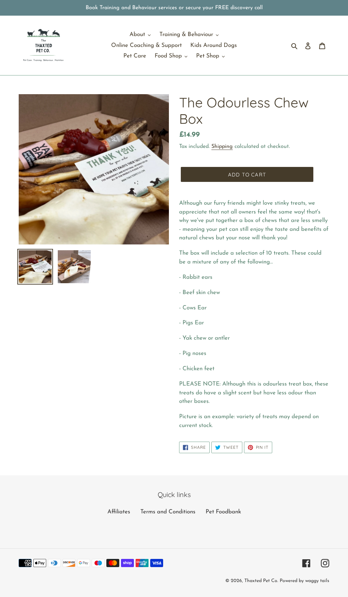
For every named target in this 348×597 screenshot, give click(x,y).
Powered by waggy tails (304, 580)
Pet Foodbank (223, 512)
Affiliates (118, 512)
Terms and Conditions (167, 512)
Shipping (222, 146)
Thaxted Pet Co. (261, 580)
